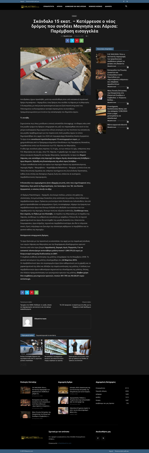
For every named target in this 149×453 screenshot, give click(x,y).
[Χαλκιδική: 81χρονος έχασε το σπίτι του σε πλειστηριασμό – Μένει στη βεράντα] (63, 410)
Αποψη (59, 6)
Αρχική (22, 1)
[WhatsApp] (81, 41)
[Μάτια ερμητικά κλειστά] (101, 129)
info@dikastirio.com (64, 443)
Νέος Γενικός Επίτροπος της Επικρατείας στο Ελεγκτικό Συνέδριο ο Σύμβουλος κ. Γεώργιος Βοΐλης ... (117, 95)
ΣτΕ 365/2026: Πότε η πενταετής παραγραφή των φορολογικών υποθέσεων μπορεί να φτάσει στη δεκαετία (116, 59)
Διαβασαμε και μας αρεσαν (75, 6)
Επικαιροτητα (48, 6)
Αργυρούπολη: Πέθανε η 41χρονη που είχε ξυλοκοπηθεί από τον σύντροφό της (80, 400)
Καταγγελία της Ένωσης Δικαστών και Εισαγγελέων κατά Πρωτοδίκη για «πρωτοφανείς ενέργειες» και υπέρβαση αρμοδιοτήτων (117, 77)
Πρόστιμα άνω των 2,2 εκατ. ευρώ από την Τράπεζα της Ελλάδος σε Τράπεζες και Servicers (79, 358)
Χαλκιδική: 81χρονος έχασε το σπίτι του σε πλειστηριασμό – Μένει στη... (80, 410)
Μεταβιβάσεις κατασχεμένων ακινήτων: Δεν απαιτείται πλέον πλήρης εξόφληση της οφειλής (54, 358)
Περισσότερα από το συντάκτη (46, 335)
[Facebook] (123, 1)
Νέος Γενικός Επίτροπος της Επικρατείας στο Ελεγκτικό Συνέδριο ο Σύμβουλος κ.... (41, 414)
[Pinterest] (77, 41)
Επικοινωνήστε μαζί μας (32, 1)
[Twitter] (127, 1)
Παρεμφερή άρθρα (28, 335)
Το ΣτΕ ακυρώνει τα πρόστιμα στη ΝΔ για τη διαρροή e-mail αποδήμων (75, 306)
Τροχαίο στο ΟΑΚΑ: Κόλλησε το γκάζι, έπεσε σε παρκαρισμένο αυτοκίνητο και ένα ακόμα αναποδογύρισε (36, 307)
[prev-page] (21, 364)
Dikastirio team (67, 36)
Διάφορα (74, 16)
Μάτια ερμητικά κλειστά (117, 125)
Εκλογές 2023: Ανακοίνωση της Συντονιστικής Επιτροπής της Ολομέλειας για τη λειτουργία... (80, 389)
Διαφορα (108, 6)
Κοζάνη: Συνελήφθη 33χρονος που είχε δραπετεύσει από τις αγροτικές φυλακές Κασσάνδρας (31, 358)
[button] (126, 7)
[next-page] (25, 364)
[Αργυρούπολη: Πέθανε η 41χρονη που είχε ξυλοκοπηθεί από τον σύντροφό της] (63, 400)
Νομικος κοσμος (95, 6)
